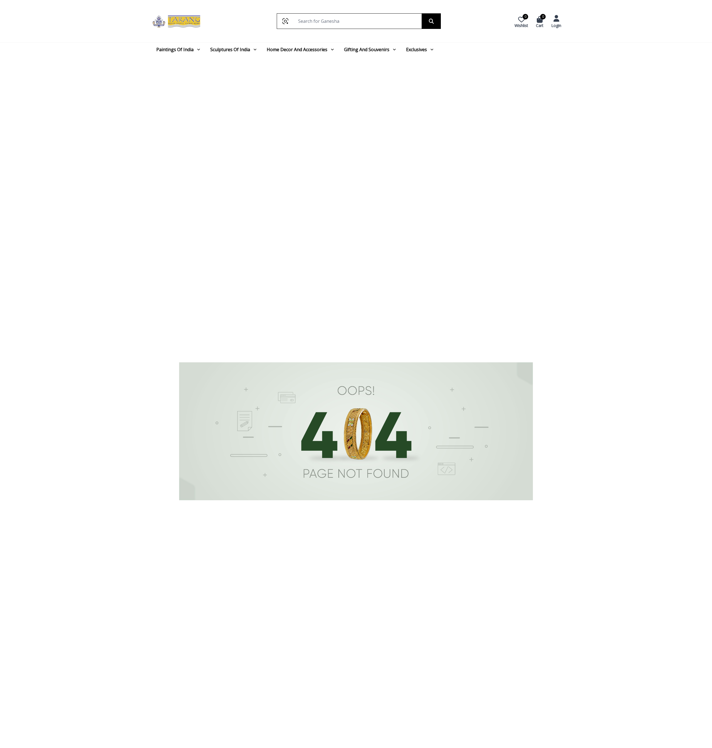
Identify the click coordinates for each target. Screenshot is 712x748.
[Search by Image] (285, 21)
